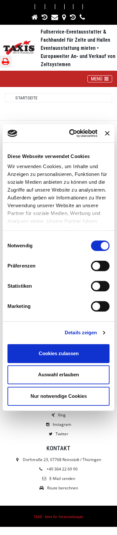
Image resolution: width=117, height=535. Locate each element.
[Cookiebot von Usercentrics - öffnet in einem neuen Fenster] (72, 133)
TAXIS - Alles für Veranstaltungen (58, 517)
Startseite (26, 97)
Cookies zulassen (59, 353)
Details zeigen (81, 332)
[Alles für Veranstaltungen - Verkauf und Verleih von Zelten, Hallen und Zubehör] (22, 48)
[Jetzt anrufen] (83, 16)
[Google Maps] (64, 16)
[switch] (100, 266)
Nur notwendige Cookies (59, 396)
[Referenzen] (45, 16)
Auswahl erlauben (58, 374)
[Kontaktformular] (55, 16)
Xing (62, 415)
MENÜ (101, 79)
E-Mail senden (62, 478)
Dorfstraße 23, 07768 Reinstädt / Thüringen (61, 459)
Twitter (62, 434)
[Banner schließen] (107, 133)
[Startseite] (35, 16)
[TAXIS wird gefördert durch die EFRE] (73, 16)
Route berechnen (62, 488)
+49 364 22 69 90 (62, 469)
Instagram (62, 424)
